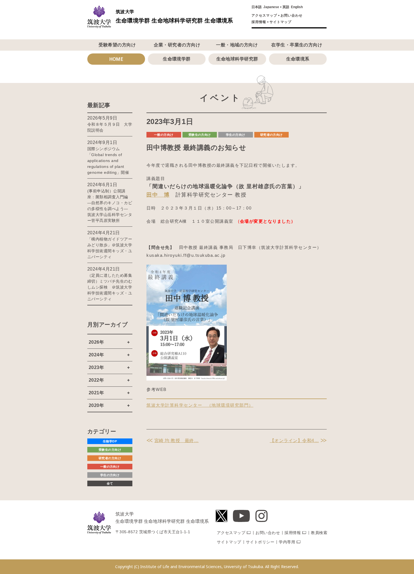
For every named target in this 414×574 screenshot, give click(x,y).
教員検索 (319, 532)
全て (110, 483)
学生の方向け (235, 134)
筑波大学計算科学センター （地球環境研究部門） (199, 405)
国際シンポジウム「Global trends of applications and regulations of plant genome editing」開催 (108, 161)
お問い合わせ (291, 15)
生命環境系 (297, 59)
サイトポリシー (260, 542)
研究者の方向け (271, 134)
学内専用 (287, 542)
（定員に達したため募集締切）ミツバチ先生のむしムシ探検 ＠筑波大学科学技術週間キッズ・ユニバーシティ (109, 287)
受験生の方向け (199, 134)
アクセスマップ (264, 15)
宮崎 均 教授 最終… (176, 440)
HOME (116, 59)
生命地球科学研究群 (237, 59)
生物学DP (110, 441)
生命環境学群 (177, 59)
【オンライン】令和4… (294, 440)
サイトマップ (280, 22)
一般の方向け (163, 134)
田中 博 (158, 195)
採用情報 (258, 22)
